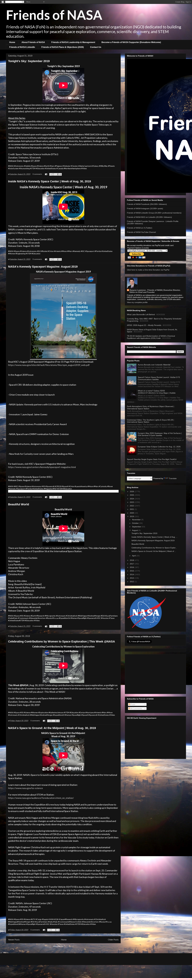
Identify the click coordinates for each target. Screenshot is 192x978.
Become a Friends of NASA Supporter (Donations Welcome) (131, 42)
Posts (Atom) (68, 946)
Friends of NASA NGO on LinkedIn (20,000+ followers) (149, 217)
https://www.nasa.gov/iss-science (25, 788)
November (136, 520)
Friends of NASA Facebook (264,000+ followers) (147, 204)
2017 (132, 564)
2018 (132, 560)
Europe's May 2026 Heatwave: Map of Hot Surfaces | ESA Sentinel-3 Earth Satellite (160, 434)
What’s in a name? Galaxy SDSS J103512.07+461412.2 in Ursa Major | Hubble (157, 392)
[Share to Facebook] (58, 174)
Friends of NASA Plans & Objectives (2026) (62, 47)
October (135, 523)
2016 (132, 567)
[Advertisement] (155, 673)
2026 (132, 491)
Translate (173, 478)
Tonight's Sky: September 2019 (29, 61)
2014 (132, 574)
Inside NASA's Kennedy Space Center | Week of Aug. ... (155, 537)
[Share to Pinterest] (60, 174)
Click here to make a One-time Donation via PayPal (148, 270)
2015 (132, 571)
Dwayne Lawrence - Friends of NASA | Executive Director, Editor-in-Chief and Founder (155, 291)
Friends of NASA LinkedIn (22, 47)
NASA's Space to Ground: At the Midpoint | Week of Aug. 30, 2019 (52, 728)
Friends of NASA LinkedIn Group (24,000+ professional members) (154, 213)
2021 (132, 509)
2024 (132, 499)
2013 (132, 578)
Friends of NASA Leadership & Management (73, 42)
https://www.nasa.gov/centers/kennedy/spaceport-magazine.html (42, 467)
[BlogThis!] (53, 174)
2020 (132, 513)
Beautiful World (18, 504)
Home (12, 42)
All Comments (136, 708)
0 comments (37, 174)
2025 (132, 495)
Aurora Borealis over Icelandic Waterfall (154, 365)
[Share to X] (55, 174)
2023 (132, 502)
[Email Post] (46, 174)
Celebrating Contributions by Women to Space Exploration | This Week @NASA (61, 641)
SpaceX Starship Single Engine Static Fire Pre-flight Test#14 (151, 459)
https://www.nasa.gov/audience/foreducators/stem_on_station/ (41, 797)
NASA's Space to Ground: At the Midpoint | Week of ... (154, 551)
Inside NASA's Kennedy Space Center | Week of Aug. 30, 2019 (49, 181)
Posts (132, 704)
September (137, 527)
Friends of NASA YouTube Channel (141, 232)
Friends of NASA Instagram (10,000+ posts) (145, 208)
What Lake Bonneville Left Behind (141, 314)
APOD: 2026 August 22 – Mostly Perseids (144, 325)
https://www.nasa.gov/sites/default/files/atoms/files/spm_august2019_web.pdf (49, 365)
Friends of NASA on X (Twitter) (139, 228)
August (135, 530)
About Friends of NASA (33, 42)
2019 (132, 516)
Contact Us (95, 47)
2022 (132, 506)
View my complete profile (137, 302)
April (134, 556)
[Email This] (50, 174)
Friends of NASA (54, 14)
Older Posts (113, 939)
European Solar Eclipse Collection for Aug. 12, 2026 (159, 447)
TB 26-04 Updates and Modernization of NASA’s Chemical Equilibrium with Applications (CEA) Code (151, 337)
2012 (132, 581)
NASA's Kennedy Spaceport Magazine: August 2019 (43, 266)
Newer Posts (14, 939)
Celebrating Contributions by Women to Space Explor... (154, 548)
